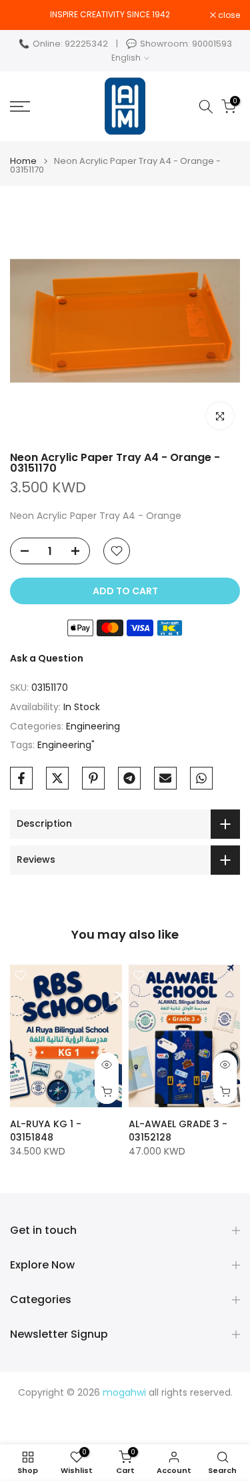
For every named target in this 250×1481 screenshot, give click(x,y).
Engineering (93, 726)
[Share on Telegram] (129, 778)
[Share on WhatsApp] (201, 778)
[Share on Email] (165, 778)
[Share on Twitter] (57, 778)
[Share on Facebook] (21, 778)
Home (23, 161)
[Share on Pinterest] (93, 778)
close (228, 15)
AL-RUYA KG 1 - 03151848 (45, 1130)
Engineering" (66, 744)
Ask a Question (46, 658)
